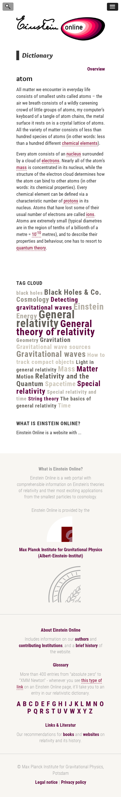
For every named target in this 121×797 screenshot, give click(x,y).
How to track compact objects (60, 358)
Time (64, 405)
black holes (29, 293)
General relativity (45, 319)
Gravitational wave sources (53, 346)
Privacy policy (73, 782)
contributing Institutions (40, 645)
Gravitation (55, 339)
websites (91, 734)
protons (71, 201)
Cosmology (32, 299)
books (68, 734)
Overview (96, 69)
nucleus (73, 154)
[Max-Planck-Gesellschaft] (59, 584)
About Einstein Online (60, 630)
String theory (43, 399)
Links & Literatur (60, 725)
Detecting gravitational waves (47, 303)
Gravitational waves (51, 354)
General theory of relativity (55, 328)
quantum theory (31, 248)
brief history (87, 645)
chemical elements (80, 143)
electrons (50, 160)
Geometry (27, 340)
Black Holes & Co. (73, 292)
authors (82, 639)
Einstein (88, 306)
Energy (26, 316)
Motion (25, 376)
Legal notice (46, 782)
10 (36, 234)
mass (21, 167)
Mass (66, 368)
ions (90, 214)
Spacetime (60, 384)
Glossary (60, 665)
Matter (87, 368)
